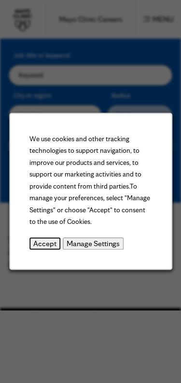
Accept (44, 243)
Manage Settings (93, 243)
